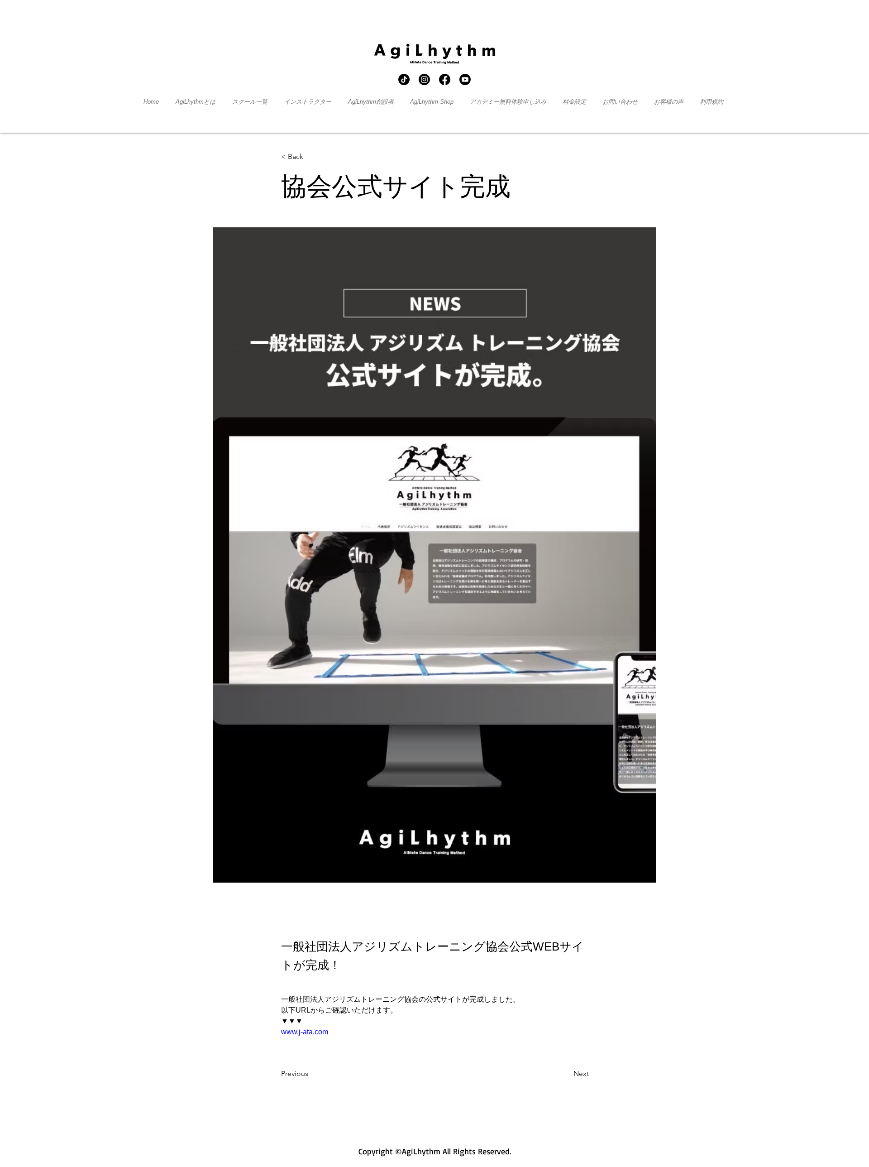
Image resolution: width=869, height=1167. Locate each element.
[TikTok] (404, 79)
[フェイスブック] (444, 79)
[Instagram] (424, 79)
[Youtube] (465, 79)
